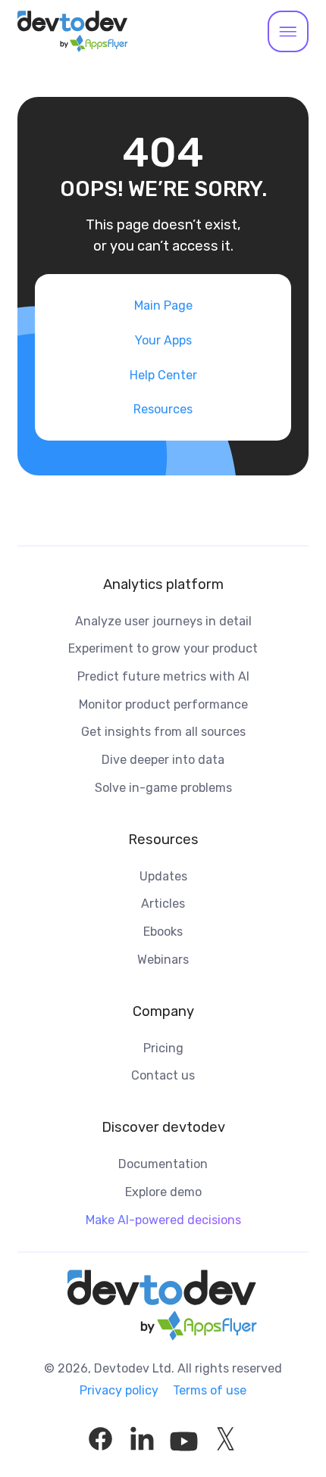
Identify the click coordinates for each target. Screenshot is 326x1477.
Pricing (163, 1048)
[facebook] (100, 1439)
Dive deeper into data (163, 760)
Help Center (163, 375)
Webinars (163, 959)
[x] (225, 1439)
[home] (73, 31)
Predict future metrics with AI (163, 676)
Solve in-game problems (163, 788)
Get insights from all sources (163, 731)
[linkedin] (142, 1439)
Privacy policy (119, 1390)
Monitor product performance (163, 704)
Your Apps (163, 340)
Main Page (163, 305)
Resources (163, 409)
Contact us (163, 1075)
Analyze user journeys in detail (163, 621)
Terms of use (209, 1390)
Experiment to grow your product (163, 648)
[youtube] (184, 1439)
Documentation (163, 1164)
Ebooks (163, 931)
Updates (163, 876)
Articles (163, 903)
